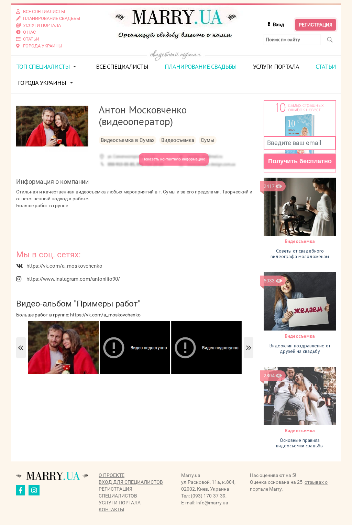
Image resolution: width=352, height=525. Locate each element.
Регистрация (315, 24)
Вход (278, 24)
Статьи (326, 66)
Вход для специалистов (131, 482)
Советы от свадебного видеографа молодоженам (300, 253)
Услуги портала (276, 66)
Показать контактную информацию (173, 159)
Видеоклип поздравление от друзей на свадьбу (300, 348)
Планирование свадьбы (200, 66)
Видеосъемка (300, 241)
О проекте (111, 475)
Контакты (111, 509)
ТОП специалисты (43, 66)
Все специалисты (122, 66)
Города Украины (42, 83)
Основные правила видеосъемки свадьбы (299, 443)
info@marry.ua (212, 502)
